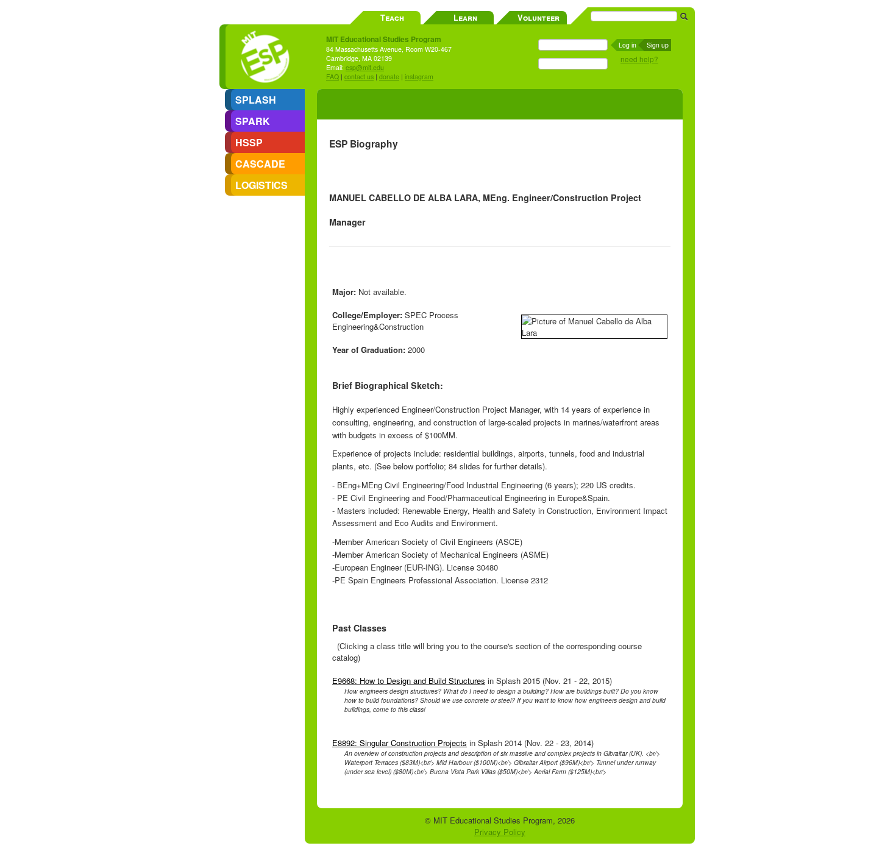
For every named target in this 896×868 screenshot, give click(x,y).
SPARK (252, 121)
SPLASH (255, 100)
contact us (359, 76)
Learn (465, 17)
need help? (639, 59)
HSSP (249, 142)
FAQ (332, 76)
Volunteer (538, 17)
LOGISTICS (261, 185)
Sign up (658, 44)
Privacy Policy (499, 832)
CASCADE (260, 164)
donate (389, 76)
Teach (392, 17)
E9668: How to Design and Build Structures (408, 680)
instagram (419, 76)
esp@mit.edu (365, 67)
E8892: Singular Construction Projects (399, 743)
